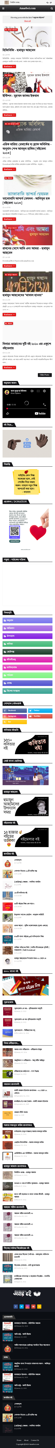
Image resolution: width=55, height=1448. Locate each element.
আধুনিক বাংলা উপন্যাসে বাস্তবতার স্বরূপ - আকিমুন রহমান (32, 1365)
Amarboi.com (27, 8)
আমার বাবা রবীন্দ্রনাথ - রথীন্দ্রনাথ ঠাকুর (28, 1049)
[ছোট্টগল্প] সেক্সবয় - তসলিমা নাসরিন (27, 882)
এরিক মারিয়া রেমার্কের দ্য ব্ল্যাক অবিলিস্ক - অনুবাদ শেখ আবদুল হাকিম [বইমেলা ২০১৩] (27, 149)
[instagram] (15, 716)
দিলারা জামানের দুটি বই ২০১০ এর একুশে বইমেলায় (27, 346)
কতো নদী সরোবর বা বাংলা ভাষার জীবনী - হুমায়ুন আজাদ (32, 1195)
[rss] (15, 722)
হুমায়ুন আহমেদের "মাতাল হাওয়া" (23, 295)
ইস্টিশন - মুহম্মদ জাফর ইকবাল (21, 96)
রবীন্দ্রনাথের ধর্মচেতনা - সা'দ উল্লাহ (26, 1071)
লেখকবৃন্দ (17, 860)
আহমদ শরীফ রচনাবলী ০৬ (23, 1235)
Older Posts (44, 375)
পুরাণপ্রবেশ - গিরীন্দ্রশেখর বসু (24, 1030)
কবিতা (10, 644)
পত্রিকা (10, 675)
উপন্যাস (10, 636)
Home (19, 1440)
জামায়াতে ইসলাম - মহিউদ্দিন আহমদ (27, 1323)
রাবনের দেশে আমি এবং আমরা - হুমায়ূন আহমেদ (26, 251)
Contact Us (35, 1440)
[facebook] (15, 710)
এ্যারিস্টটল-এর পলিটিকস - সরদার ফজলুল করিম (31, 1153)
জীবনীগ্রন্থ (11, 659)
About (26, 1440)
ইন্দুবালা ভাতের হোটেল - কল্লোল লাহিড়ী (29, 915)
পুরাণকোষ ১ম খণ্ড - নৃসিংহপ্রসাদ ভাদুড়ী (28, 1008)
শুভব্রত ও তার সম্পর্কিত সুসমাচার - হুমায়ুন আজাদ (31, 1183)
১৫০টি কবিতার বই (20, 893)
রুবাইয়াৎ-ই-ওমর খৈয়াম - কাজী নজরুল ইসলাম (31, 1101)
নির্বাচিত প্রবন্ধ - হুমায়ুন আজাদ (25, 1172)
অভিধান (10, 628)
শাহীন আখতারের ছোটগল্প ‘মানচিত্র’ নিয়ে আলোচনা (32, 1345)
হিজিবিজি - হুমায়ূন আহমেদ (19, 50)
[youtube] (40, 716)
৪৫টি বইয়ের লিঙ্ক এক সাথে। (24, 904)
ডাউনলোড (12, 667)
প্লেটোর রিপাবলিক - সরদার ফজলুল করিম (29, 1142)
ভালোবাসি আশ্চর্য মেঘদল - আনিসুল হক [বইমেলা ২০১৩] (26, 201)
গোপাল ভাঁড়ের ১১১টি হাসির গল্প (25, 871)
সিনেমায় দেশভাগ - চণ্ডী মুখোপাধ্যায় (27, 1265)
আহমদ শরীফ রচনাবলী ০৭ (23, 1224)
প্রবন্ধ (9, 683)
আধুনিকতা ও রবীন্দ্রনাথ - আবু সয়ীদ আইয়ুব (29, 1060)
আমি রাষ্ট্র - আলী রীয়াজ (22, 1334)
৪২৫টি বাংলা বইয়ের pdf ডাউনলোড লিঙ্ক (29, 936)
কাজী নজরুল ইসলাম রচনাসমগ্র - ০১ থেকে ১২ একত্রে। (30, 1092)
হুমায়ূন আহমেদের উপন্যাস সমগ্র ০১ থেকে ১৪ (30, 958)
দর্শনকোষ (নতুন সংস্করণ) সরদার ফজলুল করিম (30, 1131)
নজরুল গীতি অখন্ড (21, 1112)
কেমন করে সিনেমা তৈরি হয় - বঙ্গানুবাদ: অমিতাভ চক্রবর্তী (31, 1255)
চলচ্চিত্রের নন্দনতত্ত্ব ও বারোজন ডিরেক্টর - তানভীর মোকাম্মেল (32, 1277)
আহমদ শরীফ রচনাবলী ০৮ (23, 1213)
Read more (8, 66)
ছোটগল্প (10, 652)
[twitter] (40, 710)
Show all (27, 21)
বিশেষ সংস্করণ (13, 691)
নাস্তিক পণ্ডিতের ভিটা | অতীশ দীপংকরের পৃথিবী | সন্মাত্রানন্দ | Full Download (31, 949)
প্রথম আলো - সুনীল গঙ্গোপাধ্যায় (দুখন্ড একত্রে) (31, 925)
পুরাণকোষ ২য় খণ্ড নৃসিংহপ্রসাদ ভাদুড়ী (27, 1019)
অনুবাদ (10, 620)
